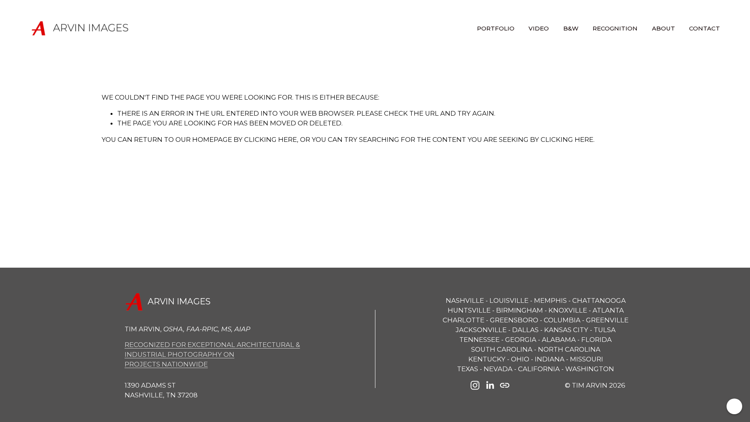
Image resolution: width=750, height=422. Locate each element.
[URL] (504, 385)
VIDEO (539, 28)
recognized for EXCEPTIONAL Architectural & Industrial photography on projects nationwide (212, 354)
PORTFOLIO (495, 28)
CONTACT (704, 28)
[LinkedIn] (490, 385)
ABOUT (663, 28)
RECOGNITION (615, 28)
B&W (571, 28)
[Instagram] (475, 385)
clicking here (270, 139)
